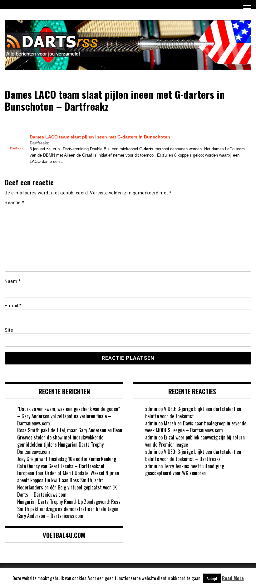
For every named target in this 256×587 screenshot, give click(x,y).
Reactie (14, 202)
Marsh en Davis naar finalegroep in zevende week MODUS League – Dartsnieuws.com (195, 426)
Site (9, 330)
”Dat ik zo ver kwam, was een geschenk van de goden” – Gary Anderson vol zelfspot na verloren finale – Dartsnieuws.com (68, 416)
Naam (13, 281)
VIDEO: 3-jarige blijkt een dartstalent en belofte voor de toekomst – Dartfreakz (193, 455)
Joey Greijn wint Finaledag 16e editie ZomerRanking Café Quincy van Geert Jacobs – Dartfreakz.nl (66, 462)
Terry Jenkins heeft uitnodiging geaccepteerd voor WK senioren (184, 469)
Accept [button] (212, 578)
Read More (233, 578)
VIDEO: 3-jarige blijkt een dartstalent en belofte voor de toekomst (193, 412)
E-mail (13, 305)
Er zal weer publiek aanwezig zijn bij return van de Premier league (195, 441)
